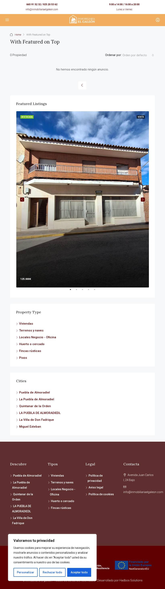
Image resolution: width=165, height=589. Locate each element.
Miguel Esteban (30, 426)
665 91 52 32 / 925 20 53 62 (41, 4)
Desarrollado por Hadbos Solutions (119, 580)
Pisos (23, 358)
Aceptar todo (79, 572)
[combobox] (138, 55)
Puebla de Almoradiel (34, 392)
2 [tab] (78, 291)
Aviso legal (96, 487)
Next (143, 200)
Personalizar (25, 572)
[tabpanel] (82, 199)
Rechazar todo (52, 572)
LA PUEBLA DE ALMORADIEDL (40, 413)
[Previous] (82, 85)
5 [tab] (97, 291)
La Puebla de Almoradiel (36, 399)
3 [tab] (84, 291)
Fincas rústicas (30, 351)
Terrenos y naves (31, 330)
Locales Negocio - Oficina (37, 337)
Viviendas (26, 323)
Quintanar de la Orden (35, 406)
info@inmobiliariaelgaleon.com (42, 9)
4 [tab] (91, 291)
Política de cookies (101, 494)
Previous (22, 200)
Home (18, 34)
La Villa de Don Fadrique (36, 420)
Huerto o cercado (31, 344)
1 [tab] (72, 291)
